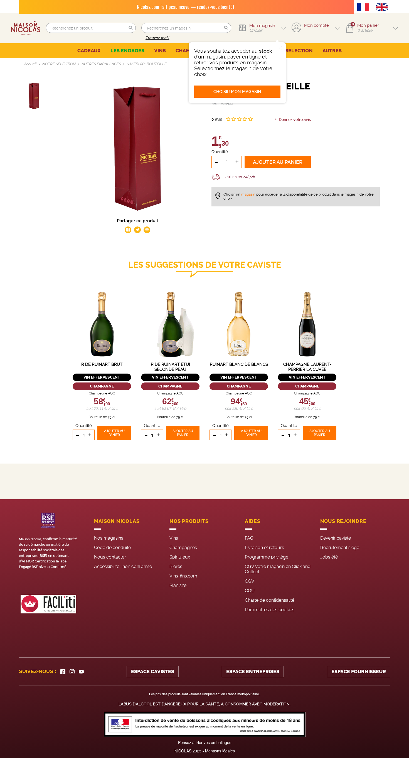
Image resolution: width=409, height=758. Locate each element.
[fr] (364, 7)
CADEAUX (89, 51)
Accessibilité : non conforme (123, 566)
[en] (383, 7)
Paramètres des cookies (269, 609)
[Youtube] (81, 671)
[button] (131, 28)
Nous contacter (110, 557)
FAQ (249, 538)
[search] (91, 28)
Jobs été (329, 557)
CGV (249, 581)
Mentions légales (220, 751)
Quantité (219, 151)
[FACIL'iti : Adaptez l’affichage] (48, 604)
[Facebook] (62, 671)
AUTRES (332, 51)
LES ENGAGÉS (127, 51)
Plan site (177, 585)
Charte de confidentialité (269, 600)
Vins (173, 538)
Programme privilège (266, 557)
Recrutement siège (339, 547)
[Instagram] (72, 671)
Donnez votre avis (295, 119)
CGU (250, 590)
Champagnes (183, 547)
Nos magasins (108, 538)
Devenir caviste (335, 538)
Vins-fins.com (183, 576)
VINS (160, 51)
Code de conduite (112, 547)
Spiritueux (179, 557)
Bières (175, 566)
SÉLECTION (299, 51)
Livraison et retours (264, 547)
